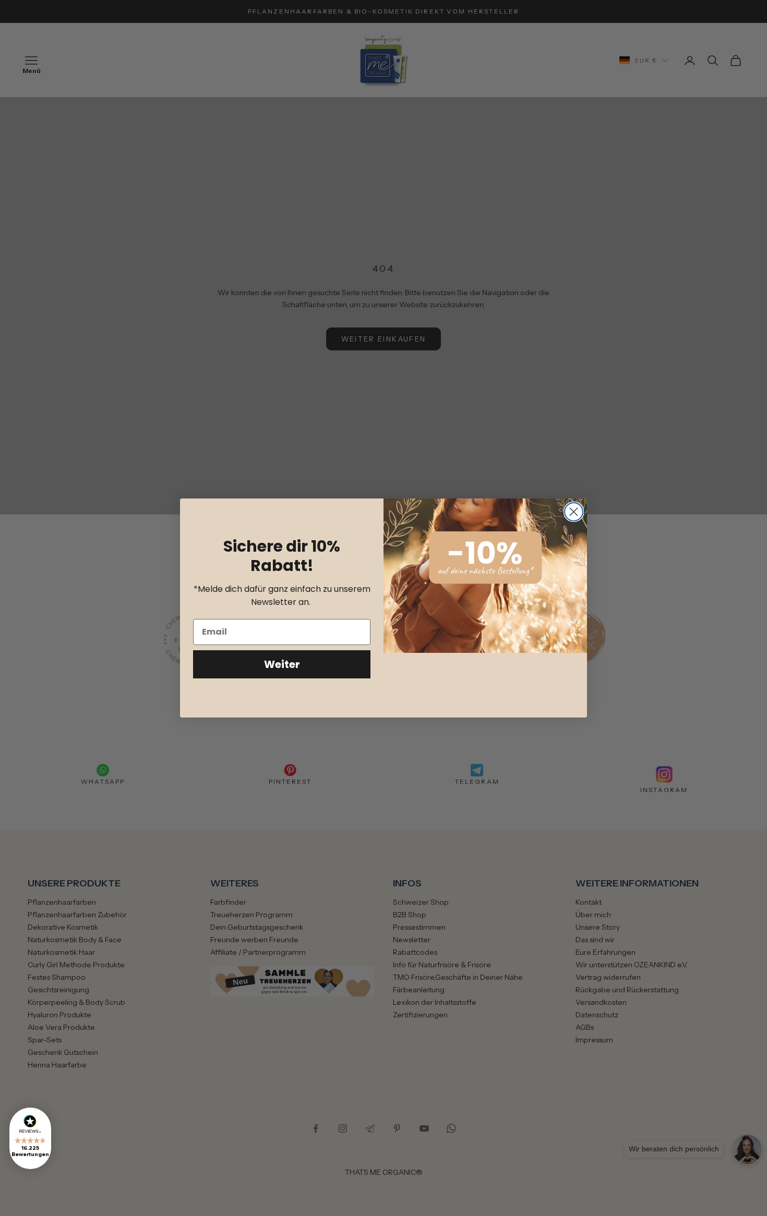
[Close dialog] (574, 512)
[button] (30, 1138)
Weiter (282, 664)
